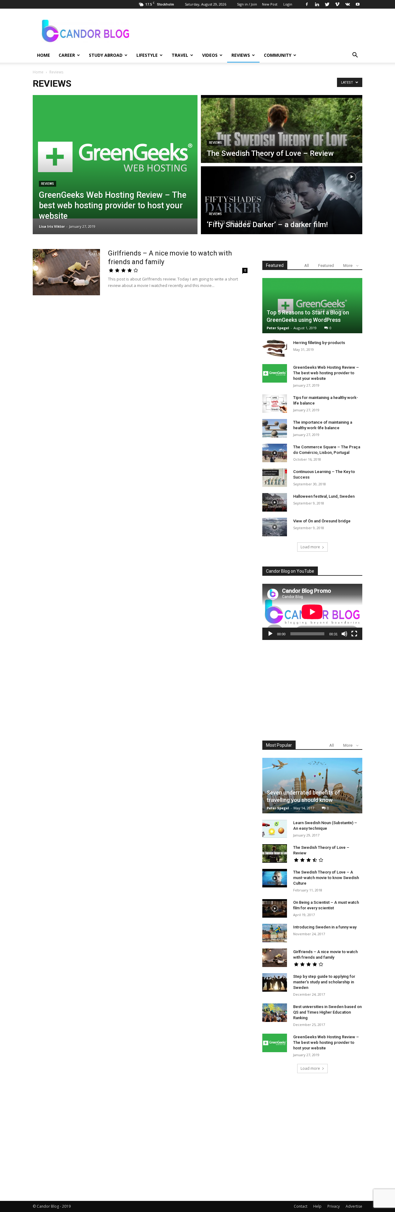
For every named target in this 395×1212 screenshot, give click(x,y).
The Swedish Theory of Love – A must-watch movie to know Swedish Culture (326, 878)
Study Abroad (106, 55)
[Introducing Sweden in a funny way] (274, 933)
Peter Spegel (278, 328)
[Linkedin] (317, 4)
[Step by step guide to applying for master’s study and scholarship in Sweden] (274, 982)
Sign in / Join (247, 4)
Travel (180, 55)
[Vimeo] (337, 4)
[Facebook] (306, 4)
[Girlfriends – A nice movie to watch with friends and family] (66, 272)
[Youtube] (357, 4)
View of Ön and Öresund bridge (322, 521)
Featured (326, 265)
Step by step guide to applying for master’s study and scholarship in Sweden (324, 982)
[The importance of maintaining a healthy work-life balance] (274, 428)
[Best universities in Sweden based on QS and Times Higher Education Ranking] (274, 1012)
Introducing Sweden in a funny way (324, 927)
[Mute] (344, 634)
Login (287, 4)
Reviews (240, 55)
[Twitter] (327, 4)
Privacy (333, 1206)
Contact (300, 1206)
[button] (354, 56)
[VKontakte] (347, 4)
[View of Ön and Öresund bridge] (274, 527)
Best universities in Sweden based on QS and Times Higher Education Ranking (327, 1012)
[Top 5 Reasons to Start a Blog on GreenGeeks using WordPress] (312, 305)
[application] (312, 612)
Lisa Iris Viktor (52, 226)
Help (317, 1206)
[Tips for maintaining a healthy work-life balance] (274, 403)
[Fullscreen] (354, 634)
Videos (210, 55)
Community (277, 55)
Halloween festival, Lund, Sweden (324, 496)
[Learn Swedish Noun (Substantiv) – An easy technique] (274, 829)
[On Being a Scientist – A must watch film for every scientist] (274, 908)
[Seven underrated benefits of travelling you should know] (312, 785)
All (306, 265)
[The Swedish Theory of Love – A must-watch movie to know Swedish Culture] (274, 878)
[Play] (270, 634)
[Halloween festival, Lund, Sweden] (274, 502)
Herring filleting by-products (319, 342)
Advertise (354, 1206)
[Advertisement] (312, 690)
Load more (310, 547)
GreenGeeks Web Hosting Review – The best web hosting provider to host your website (326, 373)
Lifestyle (147, 55)
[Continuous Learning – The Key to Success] (274, 477)
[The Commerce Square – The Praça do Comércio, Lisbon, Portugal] (274, 453)
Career (67, 55)
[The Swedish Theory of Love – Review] (274, 853)
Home (43, 55)
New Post (269, 4)
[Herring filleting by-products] (274, 348)
